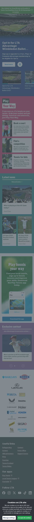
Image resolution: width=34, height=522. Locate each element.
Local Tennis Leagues (9, 478)
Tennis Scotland (7, 463)
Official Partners (8, 453)
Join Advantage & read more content (16, 331)
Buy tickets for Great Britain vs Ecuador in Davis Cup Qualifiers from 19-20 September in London (16, 10)
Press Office (22, 450)
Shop (4, 457)
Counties (5, 460)
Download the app (17, 319)
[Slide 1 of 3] (14, 365)
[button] (19, 64)
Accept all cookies (24, 518)
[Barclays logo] (9, 377)
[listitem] (12, 395)
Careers (5, 450)
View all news (16, 182)
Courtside (5, 481)
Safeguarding (7, 447)
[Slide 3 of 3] (19, 365)
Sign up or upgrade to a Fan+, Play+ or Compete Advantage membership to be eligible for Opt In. (16, 56)
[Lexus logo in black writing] (17, 386)
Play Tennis (6, 475)
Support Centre (23, 453)
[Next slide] (23, 365)
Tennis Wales (6, 466)
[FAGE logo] (24, 377)
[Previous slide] (10, 365)
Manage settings (9, 518)
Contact (20, 447)
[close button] (32, 10)
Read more (9, 64)
